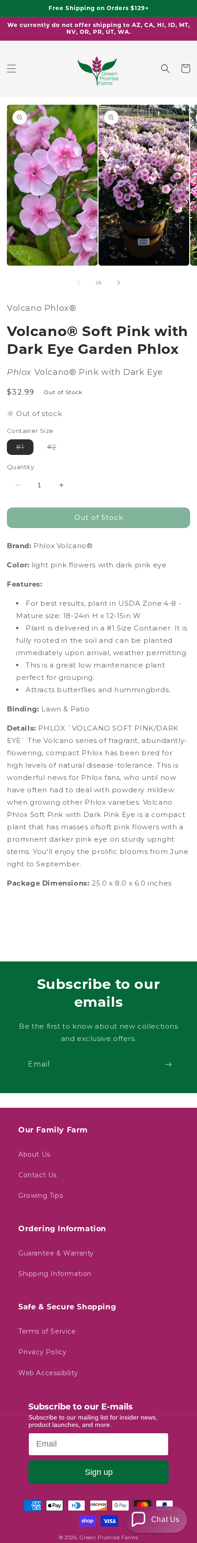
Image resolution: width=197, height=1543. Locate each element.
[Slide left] (78, 282)
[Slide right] (119, 282)
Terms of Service (47, 1331)
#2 (56, 449)
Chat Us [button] (165, 1519)
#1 (24, 449)
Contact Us (37, 1175)
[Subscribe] (168, 1064)
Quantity (20, 466)
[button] (11, 69)
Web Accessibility (48, 1373)
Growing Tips (40, 1195)
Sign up (99, 1472)
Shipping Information (55, 1274)
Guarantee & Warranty (56, 1253)
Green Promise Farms (109, 1537)
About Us (34, 1154)
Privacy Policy (42, 1352)
